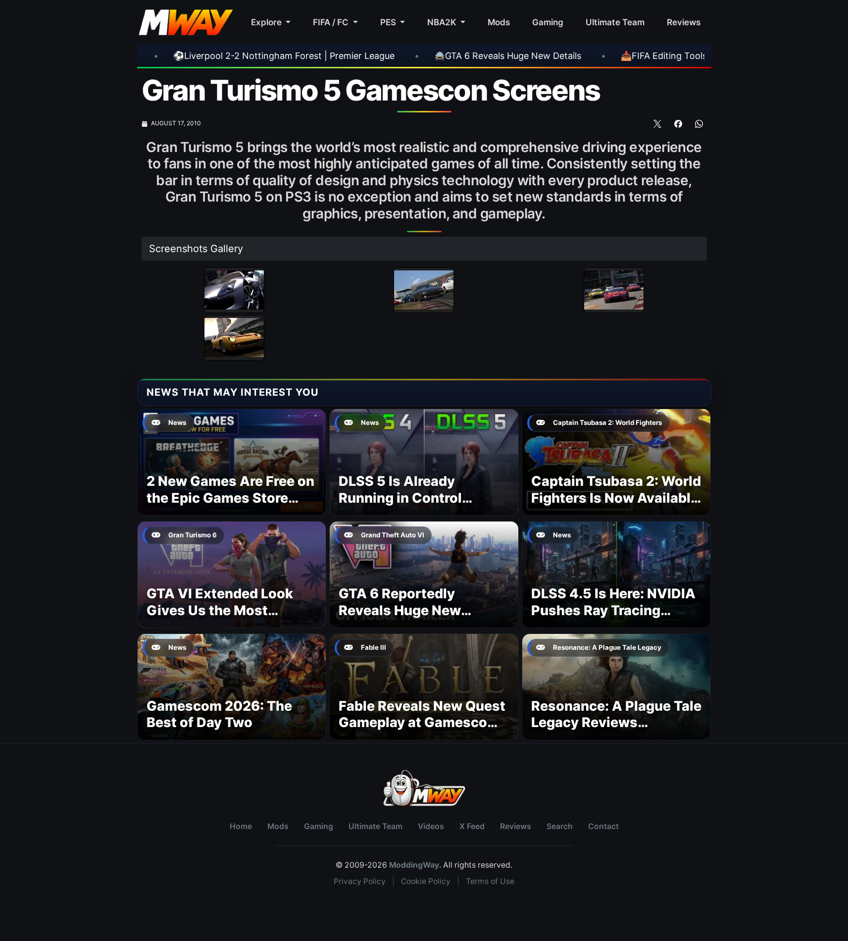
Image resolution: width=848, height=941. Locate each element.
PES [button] (389, 22)
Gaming (547, 22)
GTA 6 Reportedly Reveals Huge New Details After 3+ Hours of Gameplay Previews (421, 618)
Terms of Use (490, 881)
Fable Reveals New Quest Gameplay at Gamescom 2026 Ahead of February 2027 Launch (422, 731)
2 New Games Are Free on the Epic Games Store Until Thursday (230, 498)
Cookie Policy (425, 881)
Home (241, 826)
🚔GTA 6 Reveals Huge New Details (398, 56)
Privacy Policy (360, 881)
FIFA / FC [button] (331, 22)
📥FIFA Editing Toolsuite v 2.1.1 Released (595, 56)
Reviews (683, 22)
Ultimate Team (615, 22)
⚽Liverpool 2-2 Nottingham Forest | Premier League (175, 56)
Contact (603, 826)
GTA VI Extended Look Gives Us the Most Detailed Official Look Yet (230, 610)
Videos (431, 826)
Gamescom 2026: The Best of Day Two (219, 714)
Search (560, 826)
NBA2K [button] (442, 22)
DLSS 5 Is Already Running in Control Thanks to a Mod (400, 498)
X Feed (472, 826)
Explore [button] (267, 22)
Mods (499, 22)
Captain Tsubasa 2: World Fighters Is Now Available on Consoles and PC (616, 498)
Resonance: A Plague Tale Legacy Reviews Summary (616, 723)
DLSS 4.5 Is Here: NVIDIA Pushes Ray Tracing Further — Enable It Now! (613, 610)
